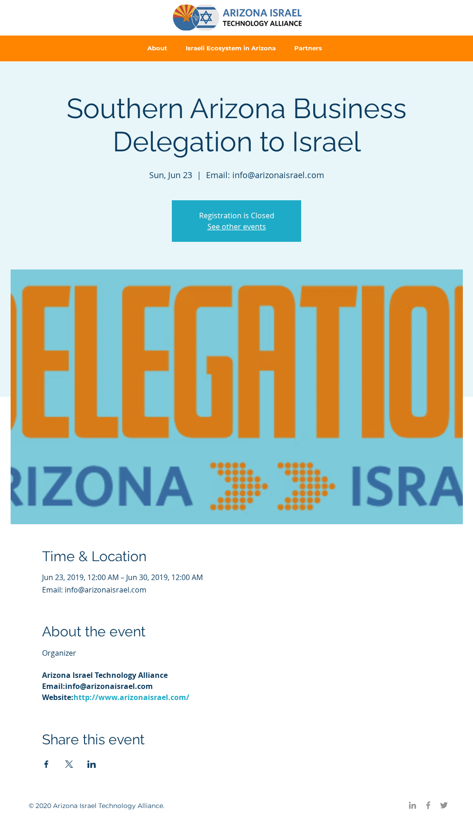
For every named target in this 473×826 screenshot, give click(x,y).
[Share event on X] (69, 764)
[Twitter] (444, 805)
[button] (157, 48)
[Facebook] (428, 805)
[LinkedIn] (412, 805)
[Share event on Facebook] (46, 764)
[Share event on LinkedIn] (91, 764)
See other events (236, 226)
